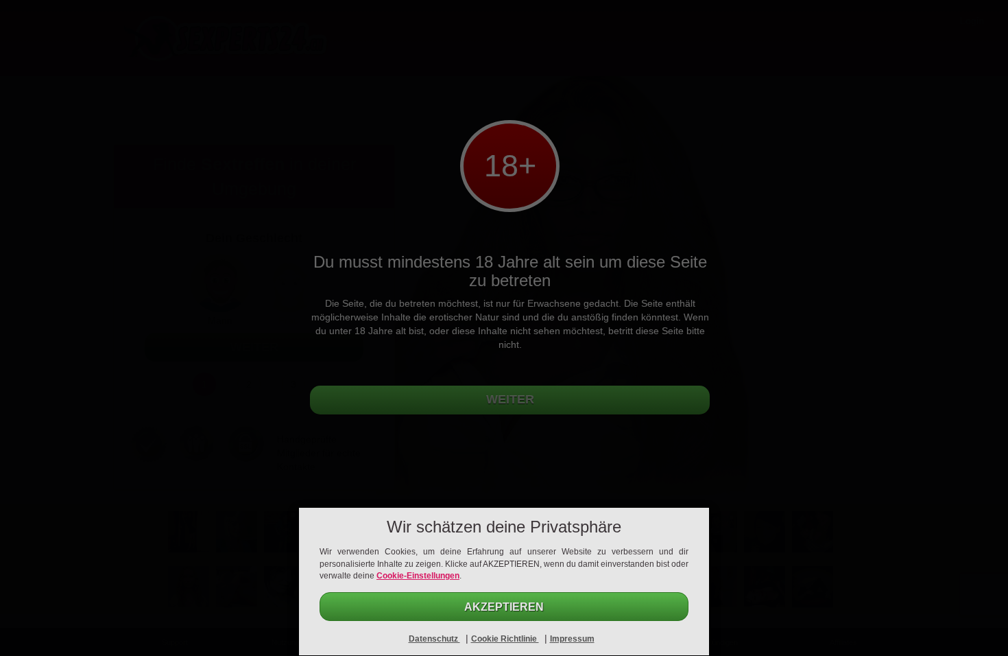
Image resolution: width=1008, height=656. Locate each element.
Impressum (572, 639)
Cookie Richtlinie (505, 639)
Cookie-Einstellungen (417, 576)
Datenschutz (434, 639)
